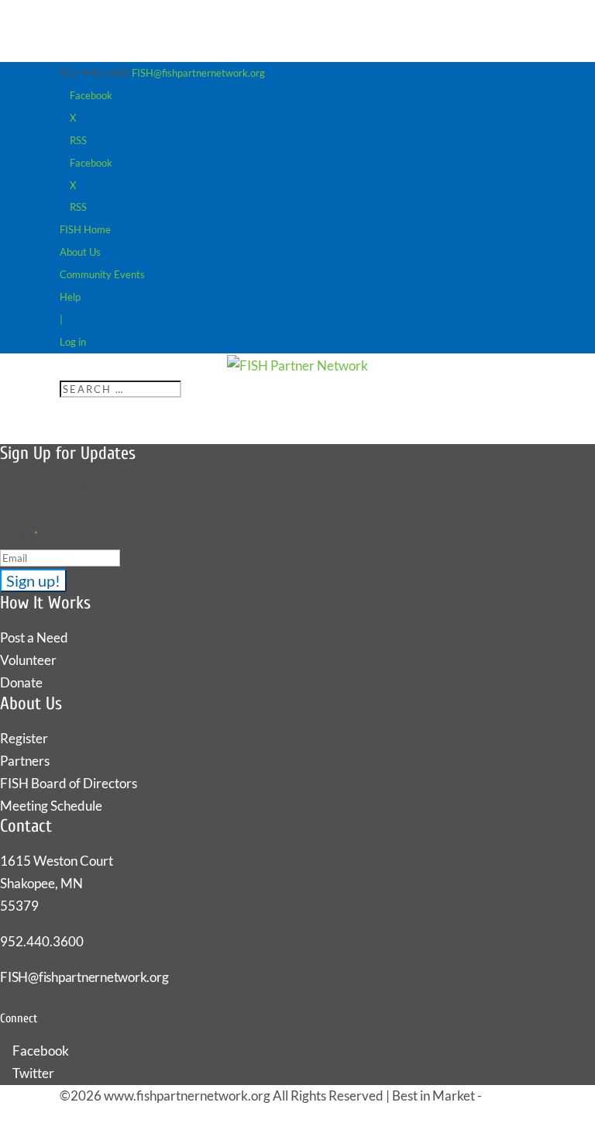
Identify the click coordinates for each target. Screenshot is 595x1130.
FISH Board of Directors (68, 783)
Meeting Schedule (51, 806)
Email (19, 533)
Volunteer (28, 660)
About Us (80, 252)
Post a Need (34, 637)
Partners (25, 761)
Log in (73, 342)
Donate (21, 682)
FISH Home (85, 229)
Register (24, 738)
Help (70, 297)
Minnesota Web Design (126, 1118)
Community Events (102, 274)
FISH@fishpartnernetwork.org (84, 977)
